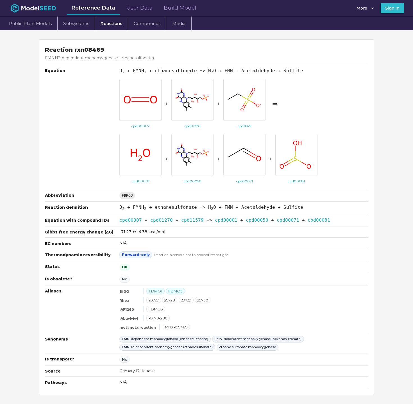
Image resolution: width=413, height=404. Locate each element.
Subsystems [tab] (76, 23)
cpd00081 (319, 220)
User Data (139, 7)
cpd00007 (130, 220)
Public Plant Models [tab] (30, 23)
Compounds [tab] (147, 23)
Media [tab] (178, 23)
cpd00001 (226, 220)
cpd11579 (192, 220)
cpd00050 (257, 220)
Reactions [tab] (111, 23)
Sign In (392, 8)
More (362, 8)
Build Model (180, 7)
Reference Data (93, 7)
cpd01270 (161, 220)
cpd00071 (288, 220)
